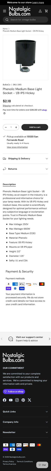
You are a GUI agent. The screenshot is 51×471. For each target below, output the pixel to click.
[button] (46, 11)
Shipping (7, 105)
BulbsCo (6, 84)
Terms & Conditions (25, 461)
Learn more (38, 2)
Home (5, 29)
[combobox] (25, 20)
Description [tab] (9, 184)
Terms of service (9, 464)
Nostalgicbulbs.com (17, 457)
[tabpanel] (25, 226)
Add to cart (34, 127)
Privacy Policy (8, 461)
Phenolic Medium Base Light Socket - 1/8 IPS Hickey (23, 31)
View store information (17, 147)
